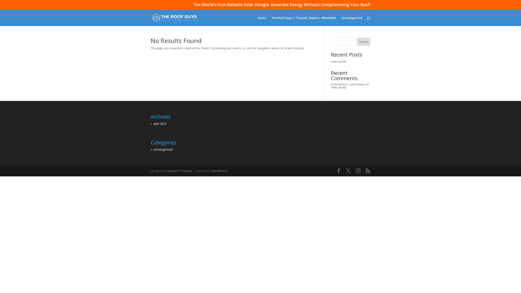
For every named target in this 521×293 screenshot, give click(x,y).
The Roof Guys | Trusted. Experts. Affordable (303, 18)
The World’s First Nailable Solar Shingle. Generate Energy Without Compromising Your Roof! (282, 5)
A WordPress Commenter (347, 84)
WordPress (220, 171)
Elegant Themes (180, 171)
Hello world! (338, 61)
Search (363, 42)
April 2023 (159, 124)
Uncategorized (351, 18)
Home (262, 18)
